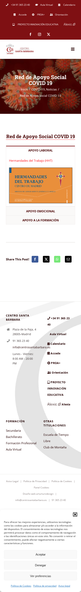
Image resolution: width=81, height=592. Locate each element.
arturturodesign (44, 493)
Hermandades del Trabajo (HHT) (30, 160)
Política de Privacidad (35, 481)
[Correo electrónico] (68, 259)
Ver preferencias (40, 576)
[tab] (40, 150)
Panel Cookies (41, 487)
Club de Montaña (54, 447)
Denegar (40, 565)
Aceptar (41, 554)
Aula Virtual (13, 449)
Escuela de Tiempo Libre (56, 438)
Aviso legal (64, 585)
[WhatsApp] (57, 259)
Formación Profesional (21, 443)
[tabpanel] (40, 180)
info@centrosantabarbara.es (25, 347)
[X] (46, 259)
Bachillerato (14, 437)
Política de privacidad (44, 585)
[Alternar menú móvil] (73, 49)
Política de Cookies (21, 585)
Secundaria (13, 430)
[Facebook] (35, 259)
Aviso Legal (12, 481)
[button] (75, 514)
